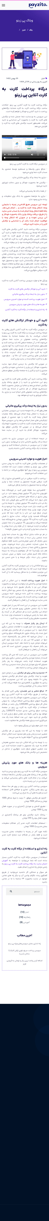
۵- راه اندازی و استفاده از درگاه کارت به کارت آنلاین (26, 309)
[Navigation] (3, 5)
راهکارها (27, 917)
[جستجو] (11, 891)
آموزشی (26, 922)
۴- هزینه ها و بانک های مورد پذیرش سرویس (28, 304)
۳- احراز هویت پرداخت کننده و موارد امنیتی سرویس (25, 299)
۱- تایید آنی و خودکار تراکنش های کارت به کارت (27, 289)
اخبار (43, 78)
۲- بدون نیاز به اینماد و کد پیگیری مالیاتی (29, 294)
